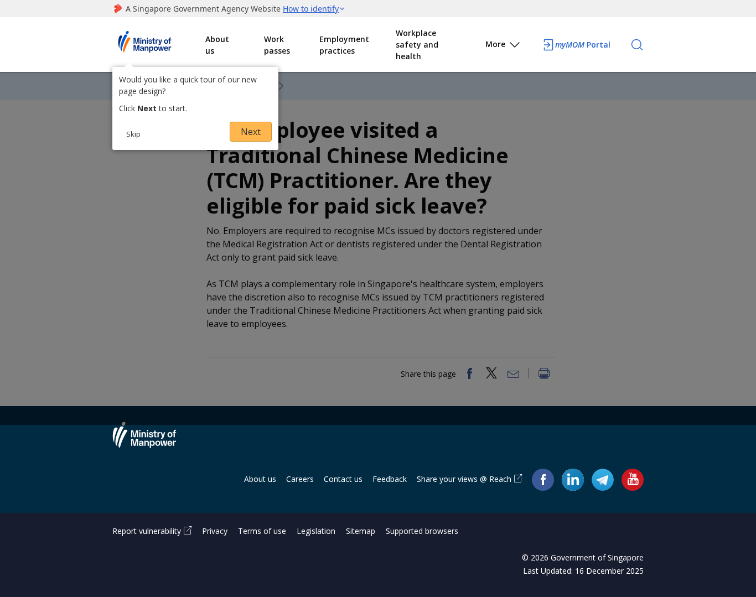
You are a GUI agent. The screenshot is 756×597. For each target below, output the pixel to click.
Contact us (343, 479)
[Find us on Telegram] (603, 479)
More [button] (495, 44)
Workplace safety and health (417, 44)
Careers (300, 479)
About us (217, 45)
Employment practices (344, 45)
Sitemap (360, 531)
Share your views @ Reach (464, 479)
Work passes (277, 45)
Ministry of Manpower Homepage (158, 44)
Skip (133, 134)
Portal (582, 44)
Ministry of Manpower (152, 441)
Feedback (389, 479)
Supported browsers (422, 531)
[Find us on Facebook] (543, 479)
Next (251, 132)
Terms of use (262, 531)
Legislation (316, 531)
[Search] (637, 44)
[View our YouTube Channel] (633, 479)
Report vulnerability (146, 531)
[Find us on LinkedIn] (573, 480)
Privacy (214, 531)
